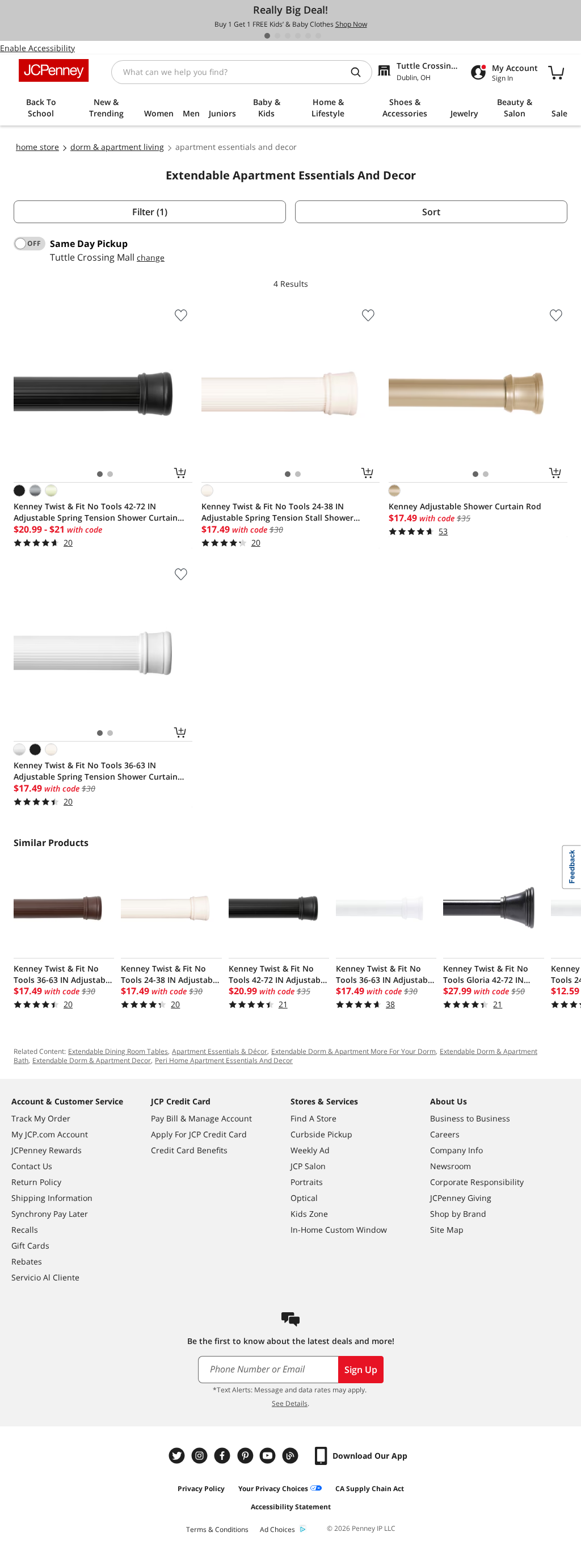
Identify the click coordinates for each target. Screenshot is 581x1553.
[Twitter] (178, 1456)
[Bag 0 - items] (556, 72)
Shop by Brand (458, 1213)
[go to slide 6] (318, 36)
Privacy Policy (201, 1488)
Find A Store (313, 1118)
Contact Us (31, 1166)
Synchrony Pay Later (49, 1213)
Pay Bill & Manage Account (201, 1118)
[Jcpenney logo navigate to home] (53, 70)
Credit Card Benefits (189, 1150)
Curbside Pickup (321, 1134)
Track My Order (40, 1118)
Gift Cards (30, 1245)
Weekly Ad (310, 1150)
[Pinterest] (246, 1456)
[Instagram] (201, 1456)
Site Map (447, 1229)
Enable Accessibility (37, 48)
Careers (445, 1134)
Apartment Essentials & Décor (219, 1051)
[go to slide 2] (277, 36)
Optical (304, 1197)
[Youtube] (269, 1456)
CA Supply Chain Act (369, 1488)
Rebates (26, 1261)
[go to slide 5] (308, 36)
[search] (360, 72)
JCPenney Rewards (46, 1150)
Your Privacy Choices (273, 1488)
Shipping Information (51, 1197)
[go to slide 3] (287, 36)
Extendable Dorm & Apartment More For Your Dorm (353, 1051)
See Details (290, 1403)
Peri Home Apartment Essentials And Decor (224, 1060)
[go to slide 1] (267, 36)
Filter (149, 212)
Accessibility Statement (291, 1507)
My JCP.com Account (49, 1134)
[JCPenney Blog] (291, 1456)
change (151, 257)
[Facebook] (223, 1456)
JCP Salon (308, 1166)
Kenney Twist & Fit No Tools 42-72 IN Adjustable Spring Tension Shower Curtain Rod (96, 512)
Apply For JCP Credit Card (199, 1134)
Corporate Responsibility (477, 1182)
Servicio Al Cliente (45, 1277)
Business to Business (470, 1118)
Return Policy (36, 1182)
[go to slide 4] (298, 36)
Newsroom (450, 1166)
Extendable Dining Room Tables (118, 1051)
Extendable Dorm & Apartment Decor (91, 1060)
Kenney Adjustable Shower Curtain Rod (465, 506)
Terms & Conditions (217, 1529)
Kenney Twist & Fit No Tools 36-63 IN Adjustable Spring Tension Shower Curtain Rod (96, 771)
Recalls (24, 1229)
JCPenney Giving (460, 1197)
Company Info (456, 1150)
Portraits (306, 1182)
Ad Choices (277, 1529)
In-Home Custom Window (338, 1229)
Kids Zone (309, 1213)
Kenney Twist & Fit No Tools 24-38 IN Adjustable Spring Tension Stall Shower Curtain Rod (277, 512)
